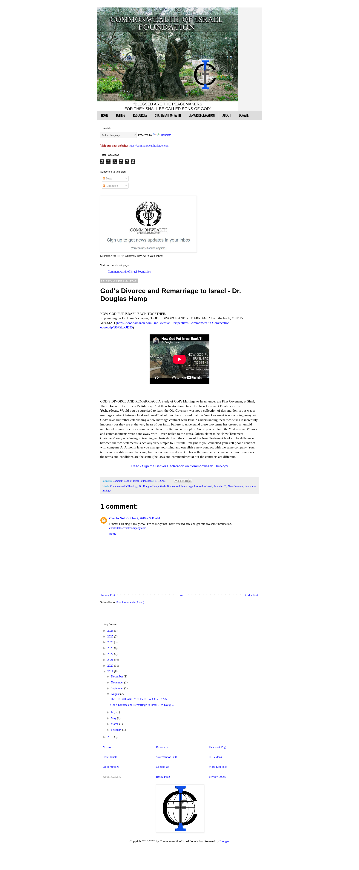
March (115, 723)
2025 (110, 636)
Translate (165, 134)
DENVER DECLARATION (202, 115)
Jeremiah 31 (220, 486)
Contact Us (162, 766)
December (117, 676)
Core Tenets (110, 757)
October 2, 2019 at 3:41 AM (143, 518)
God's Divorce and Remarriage (176, 486)
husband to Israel (203, 486)
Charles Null (117, 518)
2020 (110, 665)
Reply (112, 533)
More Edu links (218, 766)
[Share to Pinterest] (190, 481)
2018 (110, 737)
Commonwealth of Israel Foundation (129, 271)
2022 (110, 654)
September (117, 688)
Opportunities (111, 766)
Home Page (163, 776)
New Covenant (235, 486)
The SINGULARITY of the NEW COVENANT (139, 699)
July (113, 712)
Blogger (224, 841)
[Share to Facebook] (186, 481)
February (116, 729)
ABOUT (227, 115)
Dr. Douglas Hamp (149, 486)
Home (180, 595)
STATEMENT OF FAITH (168, 115)
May (114, 718)
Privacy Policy (217, 776)
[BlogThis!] (179, 481)
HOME (104, 115)
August (115, 694)
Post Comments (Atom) (130, 602)
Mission (107, 747)
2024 (110, 642)
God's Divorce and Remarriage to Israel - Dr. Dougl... (142, 704)
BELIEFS (120, 115)
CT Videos (215, 757)
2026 (110, 630)
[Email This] (176, 481)
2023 (110, 648)
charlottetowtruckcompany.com (127, 528)
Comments (111, 185)
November (117, 682)
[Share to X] (183, 481)
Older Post (251, 595)
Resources (162, 747)
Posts (108, 178)
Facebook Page (218, 747)
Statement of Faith (166, 757)
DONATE (243, 115)
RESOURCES (140, 115)
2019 (110, 671)
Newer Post (108, 595)
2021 (110, 659)
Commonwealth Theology (123, 486)
